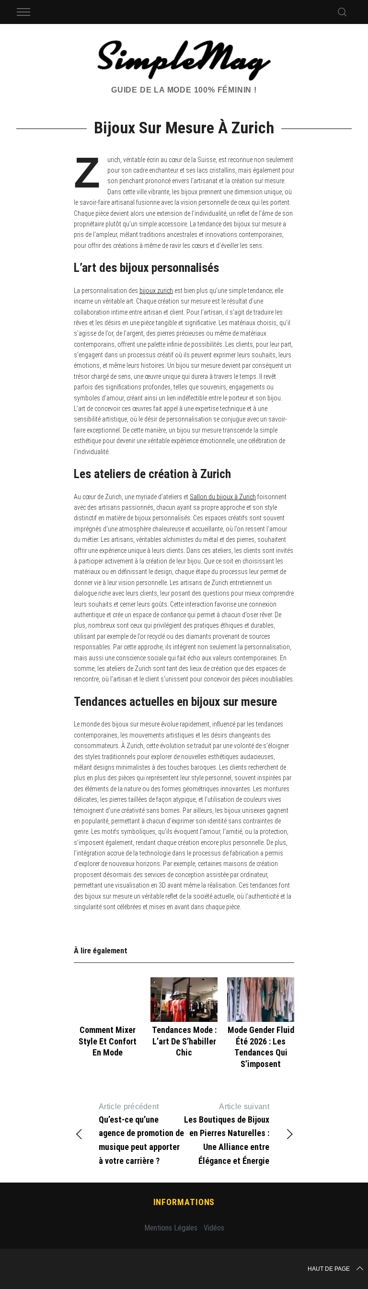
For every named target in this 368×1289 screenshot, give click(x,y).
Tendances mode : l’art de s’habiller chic (184, 1041)
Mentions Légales (170, 1227)
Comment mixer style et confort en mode (108, 1041)
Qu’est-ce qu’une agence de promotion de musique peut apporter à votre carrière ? (141, 1134)
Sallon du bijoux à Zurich (223, 497)
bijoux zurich (156, 290)
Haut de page (329, 1269)
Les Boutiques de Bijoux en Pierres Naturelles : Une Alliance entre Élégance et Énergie (226, 1134)
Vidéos (214, 1227)
